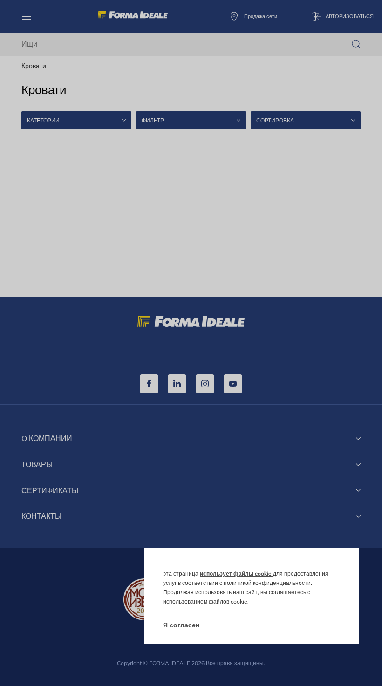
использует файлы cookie (236, 573)
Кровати (33, 65)
